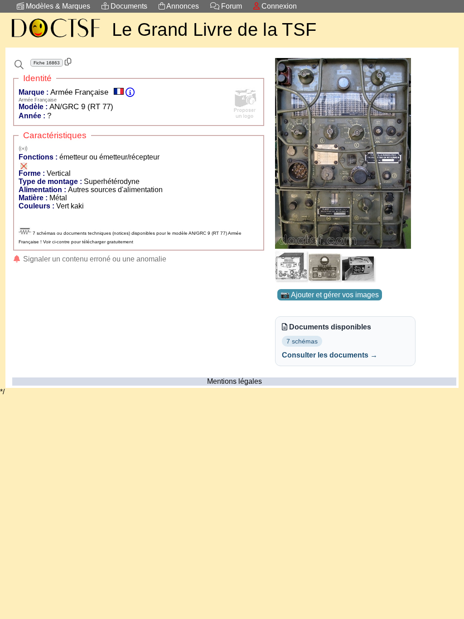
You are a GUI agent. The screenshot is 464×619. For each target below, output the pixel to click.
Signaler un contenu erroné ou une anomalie (93, 259)
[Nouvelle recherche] (19, 65)
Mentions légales (234, 381)
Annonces (182, 6)
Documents (128, 6)
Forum (230, 6)
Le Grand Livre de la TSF (214, 29)
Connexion (278, 6)
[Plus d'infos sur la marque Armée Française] (130, 92)
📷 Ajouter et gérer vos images (329, 295)
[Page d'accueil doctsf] (55, 39)
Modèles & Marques (57, 6)
